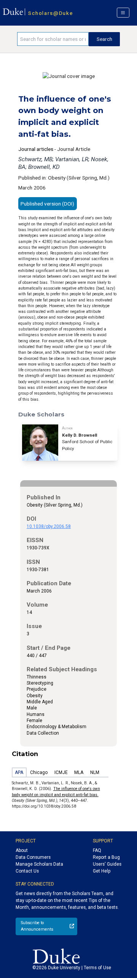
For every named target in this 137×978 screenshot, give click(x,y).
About (22, 850)
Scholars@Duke (50, 13)
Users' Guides (107, 864)
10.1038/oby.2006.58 (49, 526)
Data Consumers (33, 857)
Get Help (101, 871)
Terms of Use (97, 967)
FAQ (97, 850)
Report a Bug (106, 857)
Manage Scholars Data (39, 864)
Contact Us (27, 871)
